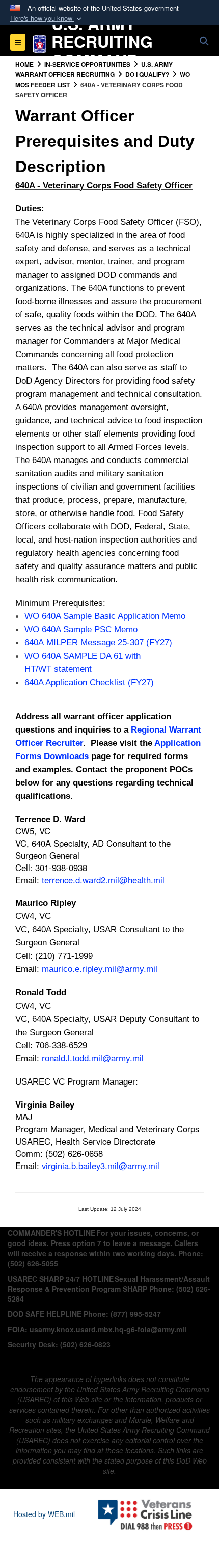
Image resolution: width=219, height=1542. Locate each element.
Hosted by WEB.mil (44, 1514)
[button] (47, 18)
